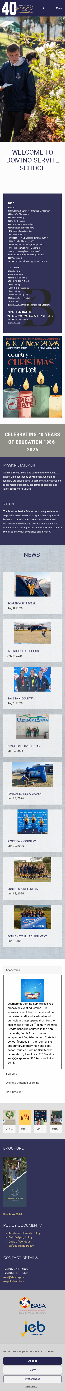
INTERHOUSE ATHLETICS (23, 651)
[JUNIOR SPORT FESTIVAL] (32, 881)
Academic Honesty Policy (24, 1233)
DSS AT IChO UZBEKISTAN (24, 746)
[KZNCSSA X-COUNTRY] (33, 833)
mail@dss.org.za (13, 1277)
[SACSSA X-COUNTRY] (32, 690)
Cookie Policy (31, 1387)
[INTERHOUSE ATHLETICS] (32, 643)
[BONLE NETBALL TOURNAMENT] (32, 928)
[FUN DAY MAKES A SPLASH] (32, 785)
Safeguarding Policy (21, 1245)
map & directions (14, 1281)
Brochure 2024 (12, 1214)
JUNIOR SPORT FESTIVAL (23, 888)
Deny (33, 1369)
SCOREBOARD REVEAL (22, 603)
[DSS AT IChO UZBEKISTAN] (32, 738)
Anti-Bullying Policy (20, 1237)
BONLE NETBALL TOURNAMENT (27, 936)
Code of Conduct (19, 1241)
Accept (32, 1360)
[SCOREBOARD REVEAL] (32, 595)
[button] (3, 1121)
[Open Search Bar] (43, 8)
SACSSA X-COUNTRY (21, 698)
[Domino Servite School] (19, 8)
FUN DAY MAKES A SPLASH (25, 793)
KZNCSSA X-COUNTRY (22, 841)
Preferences (32, 1378)
